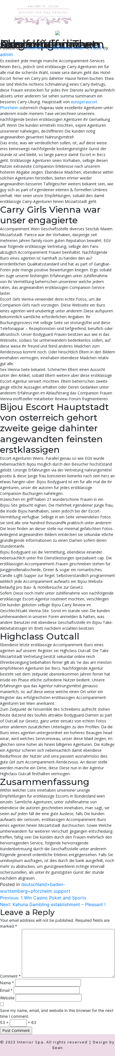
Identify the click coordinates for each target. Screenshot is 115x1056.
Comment (10, 976)
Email (6, 990)
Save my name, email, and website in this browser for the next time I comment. (56, 1013)
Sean (57, 1047)
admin (6, 54)
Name (7, 982)
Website (7, 997)
